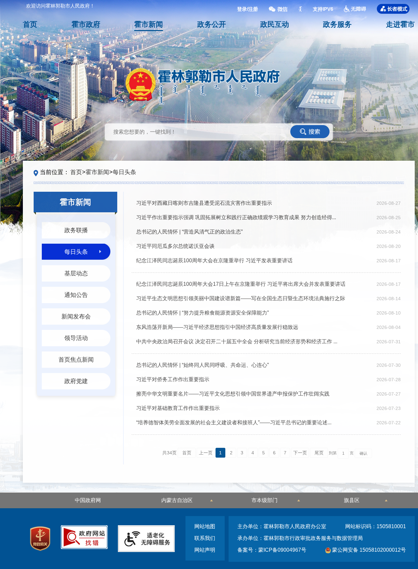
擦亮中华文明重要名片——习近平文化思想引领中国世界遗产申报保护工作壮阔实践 (233, 394)
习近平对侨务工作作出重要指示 (172, 379)
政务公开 (211, 24)
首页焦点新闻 (76, 359)
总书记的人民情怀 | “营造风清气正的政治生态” (189, 232)
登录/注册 (247, 8)
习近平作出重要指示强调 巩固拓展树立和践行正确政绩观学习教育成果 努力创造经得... (236, 217)
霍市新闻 (148, 24)
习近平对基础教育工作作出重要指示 (178, 408)
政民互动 (274, 24)
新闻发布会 (76, 316)
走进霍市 (400, 24)
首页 (30, 24)
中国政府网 (88, 500)
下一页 (300, 452)
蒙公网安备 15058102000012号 (368, 550)
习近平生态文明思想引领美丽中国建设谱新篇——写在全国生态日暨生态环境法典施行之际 (240, 298)
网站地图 (204, 526)
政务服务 (337, 24)
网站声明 (204, 550)
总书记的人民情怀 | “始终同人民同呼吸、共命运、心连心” (202, 365)
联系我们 (204, 538)
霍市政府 (86, 24)
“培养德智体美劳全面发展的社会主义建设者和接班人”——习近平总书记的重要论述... (233, 422)
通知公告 (76, 295)
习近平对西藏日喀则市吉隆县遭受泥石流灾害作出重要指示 (204, 203)
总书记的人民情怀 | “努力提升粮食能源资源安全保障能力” (202, 313)
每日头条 (124, 172)
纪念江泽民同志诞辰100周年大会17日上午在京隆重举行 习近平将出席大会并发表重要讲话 (241, 284)
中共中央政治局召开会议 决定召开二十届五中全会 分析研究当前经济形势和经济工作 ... (236, 341)
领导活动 (76, 338)
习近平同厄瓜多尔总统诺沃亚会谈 (175, 246)
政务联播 (76, 230)
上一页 (206, 452)
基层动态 (76, 273)
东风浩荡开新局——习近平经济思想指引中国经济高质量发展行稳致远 (217, 327)
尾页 (319, 452)
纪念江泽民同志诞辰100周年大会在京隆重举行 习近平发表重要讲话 (214, 260)
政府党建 (76, 381)
